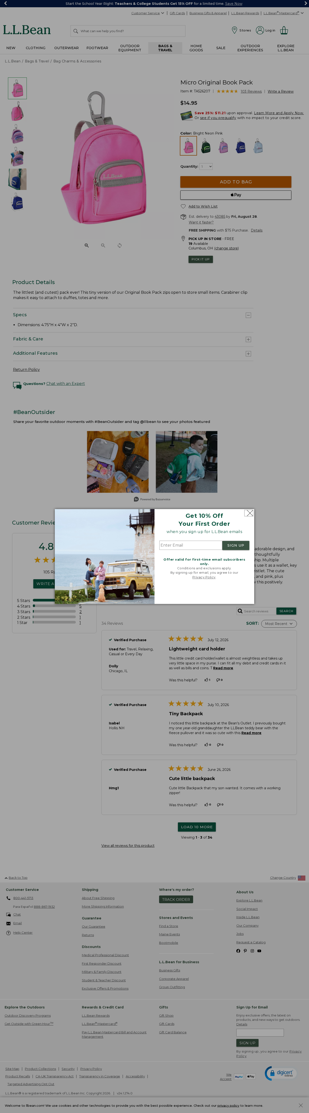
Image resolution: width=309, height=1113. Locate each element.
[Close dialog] (249, 513)
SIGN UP (235, 545)
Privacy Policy (204, 577)
